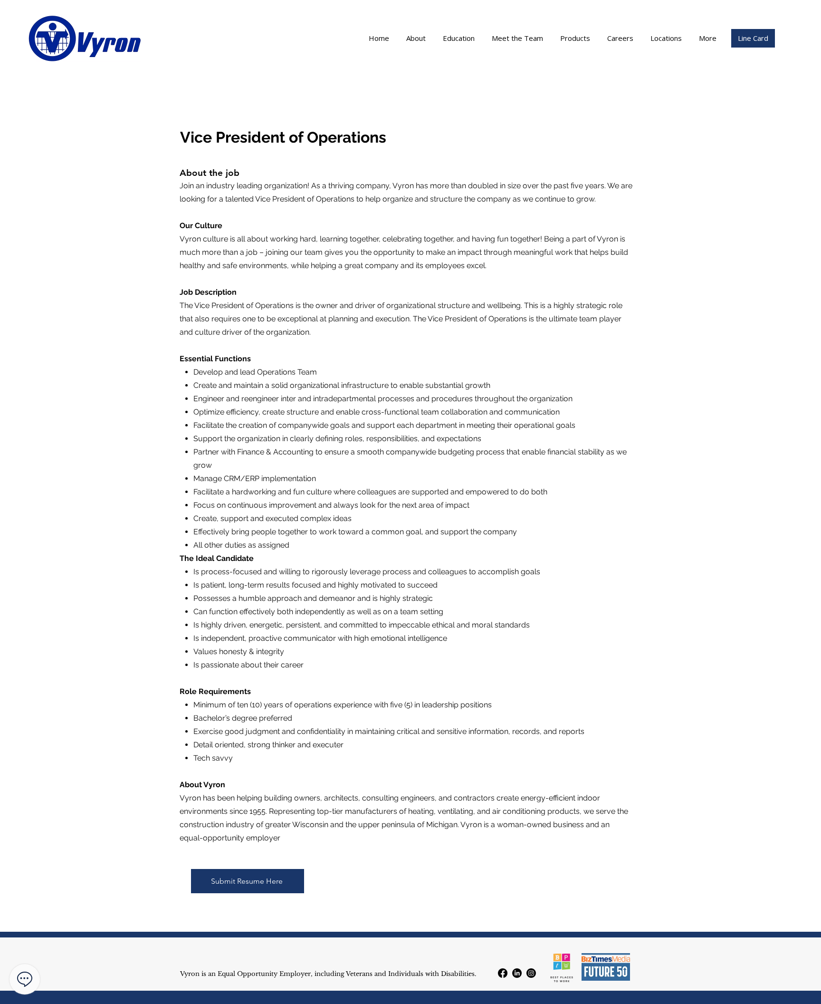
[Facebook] (502, 973)
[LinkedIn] (517, 973)
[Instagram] (531, 973)
